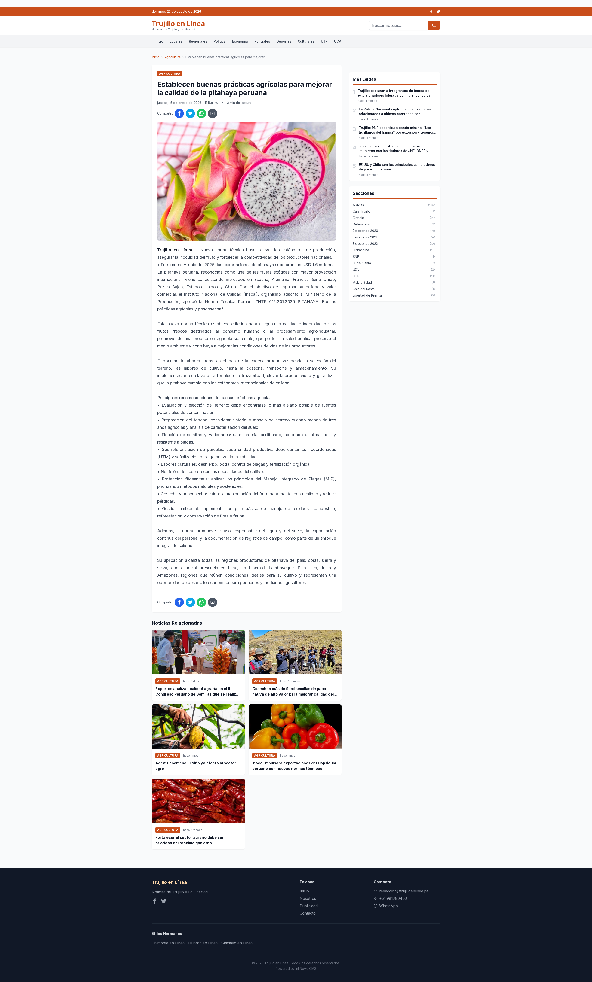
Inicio (158, 41)
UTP (324, 41)
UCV (337, 41)
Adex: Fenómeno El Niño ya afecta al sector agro (195, 766)
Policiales (262, 41)
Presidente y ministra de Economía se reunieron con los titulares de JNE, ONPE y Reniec (393, 148)
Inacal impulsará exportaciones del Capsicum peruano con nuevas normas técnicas (294, 766)
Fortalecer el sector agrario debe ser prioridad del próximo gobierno (189, 840)
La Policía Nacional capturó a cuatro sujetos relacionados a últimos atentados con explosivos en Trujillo (395, 111)
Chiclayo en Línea (237, 943)
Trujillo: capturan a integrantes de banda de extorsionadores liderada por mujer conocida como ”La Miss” (394, 93)
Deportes (284, 41)
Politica (220, 41)
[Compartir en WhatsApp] (201, 113)
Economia (240, 41)
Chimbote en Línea (168, 943)
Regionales (198, 41)
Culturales (306, 41)
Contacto (308, 913)
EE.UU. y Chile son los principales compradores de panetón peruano (397, 167)
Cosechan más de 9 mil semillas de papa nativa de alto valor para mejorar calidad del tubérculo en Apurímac (293, 691)
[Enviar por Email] (212, 113)
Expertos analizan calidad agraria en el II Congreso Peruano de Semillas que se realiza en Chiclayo (196, 691)
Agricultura (172, 57)
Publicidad (309, 905)
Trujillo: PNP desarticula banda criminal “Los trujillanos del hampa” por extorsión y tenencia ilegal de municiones (397, 130)
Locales (176, 41)
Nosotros (308, 898)
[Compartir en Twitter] (190, 113)
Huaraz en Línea (203, 943)
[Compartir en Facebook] (179, 113)
